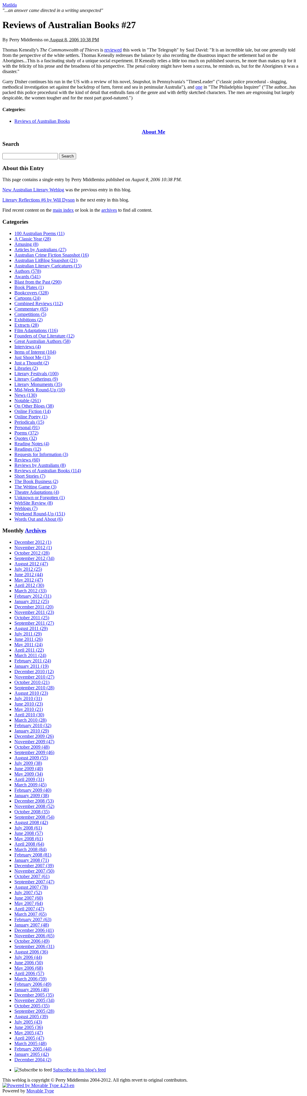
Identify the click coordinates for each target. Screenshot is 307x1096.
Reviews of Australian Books (42, 121)
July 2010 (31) (28, 698)
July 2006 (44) (28, 957)
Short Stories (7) (29, 476)
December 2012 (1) (32, 542)
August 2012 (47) (31, 563)
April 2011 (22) (29, 650)
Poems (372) (26, 432)
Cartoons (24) (27, 298)
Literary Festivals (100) (36, 373)
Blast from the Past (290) (37, 281)
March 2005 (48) (30, 1043)
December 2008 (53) (34, 800)
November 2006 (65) (34, 935)
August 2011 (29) (31, 628)
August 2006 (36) (31, 951)
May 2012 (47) (28, 579)
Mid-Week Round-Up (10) (39, 389)
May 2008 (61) (28, 838)
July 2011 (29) (28, 633)
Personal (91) (27, 427)
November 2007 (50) (34, 871)
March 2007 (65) (30, 914)
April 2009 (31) (29, 779)
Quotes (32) (25, 438)
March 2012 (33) (30, 590)
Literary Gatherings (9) (36, 379)
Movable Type (40, 1090)
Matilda (9, 4)
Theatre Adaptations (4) (36, 492)
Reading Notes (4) (31, 443)
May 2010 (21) (28, 709)
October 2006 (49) (31, 941)
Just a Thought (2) (31, 362)
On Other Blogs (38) (34, 405)
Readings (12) (27, 449)
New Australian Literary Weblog (33, 189)
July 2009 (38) (28, 763)
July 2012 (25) (28, 569)
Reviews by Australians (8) (40, 465)
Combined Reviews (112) (38, 303)
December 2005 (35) (34, 994)
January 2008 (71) (31, 860)
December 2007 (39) (34, 865)
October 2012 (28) (31, 552)
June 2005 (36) (28, 1027)
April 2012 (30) (29, 585)
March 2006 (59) (30, 978)
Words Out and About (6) (38, 519)
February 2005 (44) (32, 1048)
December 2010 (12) (34, 671)
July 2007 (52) (28, 892)
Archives (35, 530)
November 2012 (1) (33, 547)
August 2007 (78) (31, 887)
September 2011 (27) (34, 623)
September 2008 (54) (34, 817)
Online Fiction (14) (32, 411)
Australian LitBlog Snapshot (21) (45, 260)
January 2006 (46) (31, 989)
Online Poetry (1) (30, 416)
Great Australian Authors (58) (42, 341)
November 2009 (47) (34, 741)
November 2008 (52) (34, 806)
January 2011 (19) (31, 666)
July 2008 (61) (28, 827)
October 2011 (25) (31, 617)
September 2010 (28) (34, 687)
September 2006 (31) (34, 946)
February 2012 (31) (32, 596)
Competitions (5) (30, 314)
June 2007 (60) (28, 897)
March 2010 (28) (30, 720)
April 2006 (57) (29, 973)
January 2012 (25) (31, 601)
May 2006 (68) (28, 968)
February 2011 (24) (32, 660)
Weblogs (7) (25, 508)
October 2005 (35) (31, 1005)
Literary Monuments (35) (38, 384)
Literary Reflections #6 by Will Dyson (38, 199)
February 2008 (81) (32, 854)
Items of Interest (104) (35, 352)
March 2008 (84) (30, 849)
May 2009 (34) (28, 773)
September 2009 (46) (34, 752)
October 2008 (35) (31, 811)
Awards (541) (27, 276)
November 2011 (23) (34, 612)
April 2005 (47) (29, 1038)
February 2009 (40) (32, 790)
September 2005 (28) (34, 1011)
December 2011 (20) (33, 606)
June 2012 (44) (28, 574)
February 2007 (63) (32, 919)
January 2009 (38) (31, 795)
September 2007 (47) (34, 881)
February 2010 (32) (32, 725)
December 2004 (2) (32, 1059)
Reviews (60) (27, 459)
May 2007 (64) (28, 903)
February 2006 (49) (32, 984)
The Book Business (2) (36, 481)
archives (109, 210)
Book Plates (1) (29, 287)
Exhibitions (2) (28, 319)
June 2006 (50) (28, 962)
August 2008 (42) (31, 822)
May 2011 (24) (28, 644)
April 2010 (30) (29, 714)
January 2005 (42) (31, 1054)
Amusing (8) (26, 244)
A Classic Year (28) (32, 238)
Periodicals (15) (29, 422)
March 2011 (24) (30, 655)
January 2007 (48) (31, 924)
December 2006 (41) (34, 930)
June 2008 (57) (28, 833)
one (198, 87)
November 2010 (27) (34, 676)
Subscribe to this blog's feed (79, 1069)
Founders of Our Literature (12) (44, 335)
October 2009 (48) (31, 747)
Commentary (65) (31, 308)
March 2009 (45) (30, 784)
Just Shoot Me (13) (32, 357)
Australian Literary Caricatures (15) (48, 265)
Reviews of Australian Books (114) (47, 470)
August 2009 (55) (31, 757)
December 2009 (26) (34, 736)
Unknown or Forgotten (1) (39, 497)
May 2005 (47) (28, 1032)
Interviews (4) (27, 346)
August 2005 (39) (31, 1016)
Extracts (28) (26, 325)
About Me (153, 132)
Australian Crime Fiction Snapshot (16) (51, 255)
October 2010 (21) (31, 682)
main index (63, 210)
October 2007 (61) (31, 876)
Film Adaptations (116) (36, 330)
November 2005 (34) (34, 1000)
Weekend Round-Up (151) (39, 513)
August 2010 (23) (31, 693)
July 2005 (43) (28, 1021)
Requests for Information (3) (41, 454)
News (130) (25, 395)
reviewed (113, 49)
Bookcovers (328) (31, 292)
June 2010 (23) (28, 703)
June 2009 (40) (28, 768)
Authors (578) (27, 271)
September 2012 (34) (34, 558)
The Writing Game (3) (35, 486)
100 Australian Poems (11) (39, 233)
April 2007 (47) (29, 908)
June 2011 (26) (28, 639)
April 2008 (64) (29, 844)
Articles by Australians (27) (40, 249)
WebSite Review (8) (33, 502)
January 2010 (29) (31, 730)
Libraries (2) (26, 368)
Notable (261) (27, 400)
